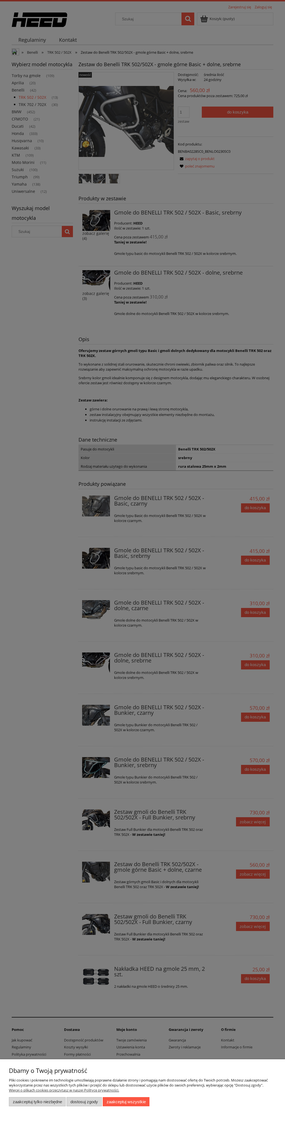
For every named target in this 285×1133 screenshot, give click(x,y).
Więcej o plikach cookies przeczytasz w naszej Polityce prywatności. (64, 1090)
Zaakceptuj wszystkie (126, 1101)
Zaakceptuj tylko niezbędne (37, 1101)
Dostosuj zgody (84, 1101)
